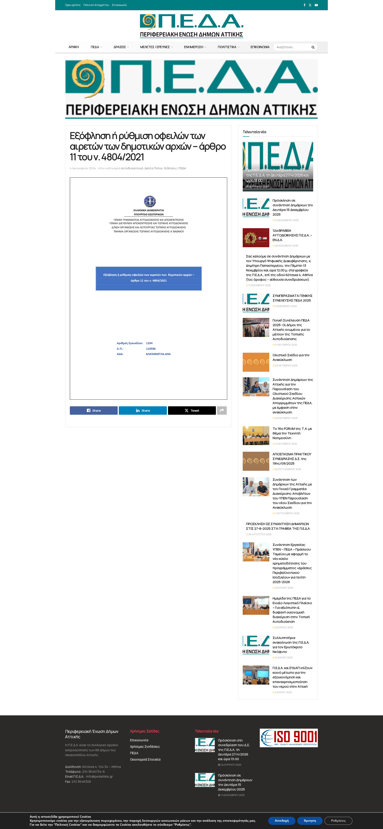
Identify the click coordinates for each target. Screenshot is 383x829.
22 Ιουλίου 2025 (284, 627)
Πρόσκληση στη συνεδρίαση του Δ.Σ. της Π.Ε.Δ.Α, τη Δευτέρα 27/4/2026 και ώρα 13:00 (277, 175)
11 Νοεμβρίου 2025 (259, 285)
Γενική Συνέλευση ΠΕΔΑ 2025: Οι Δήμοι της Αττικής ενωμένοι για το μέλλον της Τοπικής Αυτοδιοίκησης (291, 329)
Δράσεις (120, 47)
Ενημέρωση (193, 47)
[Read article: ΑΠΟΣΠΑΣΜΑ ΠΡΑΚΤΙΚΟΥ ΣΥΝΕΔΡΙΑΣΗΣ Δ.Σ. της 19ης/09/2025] (256, 461)
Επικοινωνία (119, 5)
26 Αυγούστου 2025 (260, 534)
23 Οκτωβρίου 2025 (286, 365)
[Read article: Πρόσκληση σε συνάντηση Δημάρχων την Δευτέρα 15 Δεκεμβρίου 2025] (256, 207)
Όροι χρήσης (73, 5)
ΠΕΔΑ (95, 47)
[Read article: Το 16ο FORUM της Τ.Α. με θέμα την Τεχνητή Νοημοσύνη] (256, 435)
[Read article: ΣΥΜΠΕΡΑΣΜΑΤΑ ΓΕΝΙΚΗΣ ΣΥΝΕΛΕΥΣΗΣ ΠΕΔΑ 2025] (256, 302)
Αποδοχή (282, 821)
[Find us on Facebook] (304, 5)
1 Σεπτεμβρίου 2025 (287, 513)
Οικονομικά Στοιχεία (145, 759)
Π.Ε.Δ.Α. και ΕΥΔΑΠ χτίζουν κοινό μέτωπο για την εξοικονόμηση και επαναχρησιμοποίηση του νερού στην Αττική (293, 677)
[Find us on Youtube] (316, 5)
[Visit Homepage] (191, 26)
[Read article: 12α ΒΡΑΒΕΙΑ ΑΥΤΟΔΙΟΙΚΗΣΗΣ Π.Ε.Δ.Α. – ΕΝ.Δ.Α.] (256, 237)
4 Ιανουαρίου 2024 (83, 168)
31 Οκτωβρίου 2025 (286, 344)
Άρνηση (310, 821)
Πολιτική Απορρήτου (96, 5)
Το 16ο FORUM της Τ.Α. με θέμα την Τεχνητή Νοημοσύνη (292, 433)
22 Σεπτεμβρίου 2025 (288, 469)
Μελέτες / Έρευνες (155, 47)
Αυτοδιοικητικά (132, 168)
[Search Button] (313, 47)
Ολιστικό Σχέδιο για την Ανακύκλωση (291, 357)
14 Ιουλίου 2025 (284, 657)
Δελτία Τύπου (154, 168)
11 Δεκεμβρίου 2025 (287, 220)
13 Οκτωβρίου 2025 (286, 443)
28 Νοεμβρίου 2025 (286, 245)
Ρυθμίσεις (338, 821)
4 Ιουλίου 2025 (283, 692)
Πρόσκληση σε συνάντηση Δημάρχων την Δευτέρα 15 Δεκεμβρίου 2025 (293, 207)
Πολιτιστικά (227, 47)
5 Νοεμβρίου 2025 (286, 306)
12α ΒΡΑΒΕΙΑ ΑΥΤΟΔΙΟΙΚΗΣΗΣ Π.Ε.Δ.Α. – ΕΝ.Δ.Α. (292, 235)
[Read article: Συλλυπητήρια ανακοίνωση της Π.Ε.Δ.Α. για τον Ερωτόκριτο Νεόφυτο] (256, 644)
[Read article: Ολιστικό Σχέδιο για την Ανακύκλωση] (256, 362)
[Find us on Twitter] (310, 5)
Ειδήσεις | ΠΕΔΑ (175, 168)
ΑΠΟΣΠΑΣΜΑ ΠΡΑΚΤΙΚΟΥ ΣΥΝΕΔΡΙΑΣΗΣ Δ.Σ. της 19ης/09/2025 (292, 459)
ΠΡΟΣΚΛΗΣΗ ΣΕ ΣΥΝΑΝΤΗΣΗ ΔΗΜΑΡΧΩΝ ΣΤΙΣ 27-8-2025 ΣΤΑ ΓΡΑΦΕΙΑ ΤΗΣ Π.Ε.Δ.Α (278, 526)
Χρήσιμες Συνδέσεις (145, 746)
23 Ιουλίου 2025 (284, 587)
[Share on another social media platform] (222, 410)
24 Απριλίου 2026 (258, 186)
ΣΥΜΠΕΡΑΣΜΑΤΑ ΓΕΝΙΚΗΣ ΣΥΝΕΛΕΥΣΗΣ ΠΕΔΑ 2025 (293, 298)
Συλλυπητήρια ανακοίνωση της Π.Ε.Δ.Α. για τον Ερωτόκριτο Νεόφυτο (291, 644)
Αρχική (74, 47)
